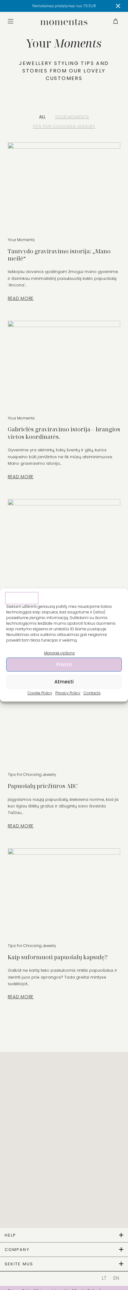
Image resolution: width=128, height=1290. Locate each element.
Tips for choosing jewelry (64, 126)
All (42, 117)
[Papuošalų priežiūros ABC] (64, 719)
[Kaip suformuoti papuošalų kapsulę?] (64, 890)
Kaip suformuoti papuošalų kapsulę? (57, 957)
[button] (64, 1235)
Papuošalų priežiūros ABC (42, 786)
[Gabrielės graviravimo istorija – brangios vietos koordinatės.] (64, 363)
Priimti (64, 664)
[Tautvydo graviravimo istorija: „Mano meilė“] (64, 184)
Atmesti (64, 681)
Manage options (59, 653)
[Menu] (10, 21)
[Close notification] (118, 6)
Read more (23, 298)
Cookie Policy (40, 693)
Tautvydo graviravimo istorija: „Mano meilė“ (59, 254)
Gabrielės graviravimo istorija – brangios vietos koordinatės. (64, 432)
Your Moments (72, 117)
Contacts (92, 693)
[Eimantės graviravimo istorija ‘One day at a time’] (64, 541)
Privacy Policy (67, 693)
